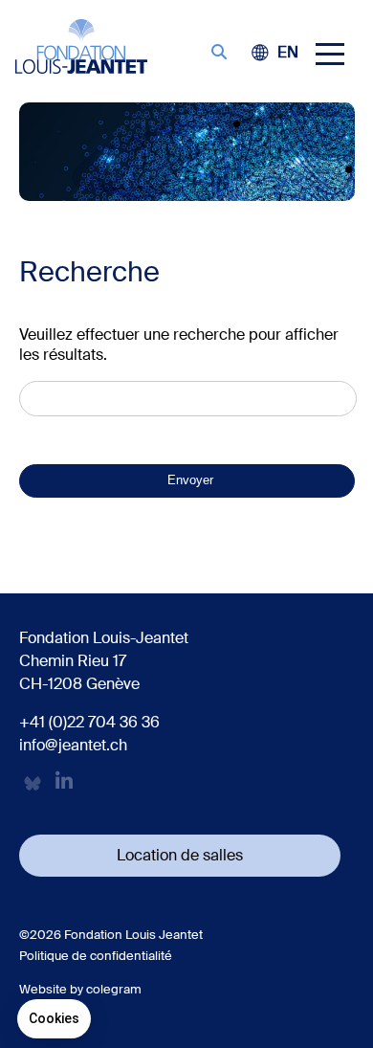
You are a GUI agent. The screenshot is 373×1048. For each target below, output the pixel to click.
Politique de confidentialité (95, 956)
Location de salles (180, 855)
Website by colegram (80, 989)
